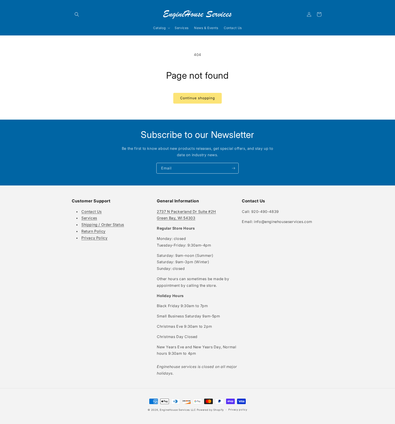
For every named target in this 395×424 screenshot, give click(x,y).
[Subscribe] (233, 168)
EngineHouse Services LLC (178, 409)
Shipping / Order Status (102, 224)
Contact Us (91, 211)
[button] (77, 14)
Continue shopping (197, 98)
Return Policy (93, 231)
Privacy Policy (94, 238)
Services (89, 218)
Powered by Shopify (210, 409)
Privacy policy (237, 409)
